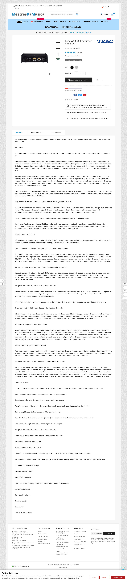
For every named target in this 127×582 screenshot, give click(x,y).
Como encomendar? (62, 535)
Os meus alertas (79, 548)
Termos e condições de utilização (62, 532)
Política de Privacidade (60, 538)
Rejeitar (104, 577)
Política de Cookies (62, 542)
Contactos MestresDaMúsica (62, 545)
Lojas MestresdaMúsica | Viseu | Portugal (62, 553)
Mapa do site (60, 549)
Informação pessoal (80, 531)
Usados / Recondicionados (44, 542)
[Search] (77, 14)
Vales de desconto (80, 541)
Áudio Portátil (43, 536)
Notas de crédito (79, 536)
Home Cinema (43, 534)
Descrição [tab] (19, 132)
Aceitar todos (118, 577)
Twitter (80, 95)
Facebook (75, 95)
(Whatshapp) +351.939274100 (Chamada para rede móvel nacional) (23, 547)
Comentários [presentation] (56, 132)
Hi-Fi (39, 531)
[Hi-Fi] (22, 21)
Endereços (77, 539)
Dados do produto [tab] (37, 132)
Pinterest (84, 95)
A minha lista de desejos (79, 545)
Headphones (42, 539)
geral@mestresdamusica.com (24, 543)
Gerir (94, 577)
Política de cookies (73, 578)
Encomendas (78, 534)
